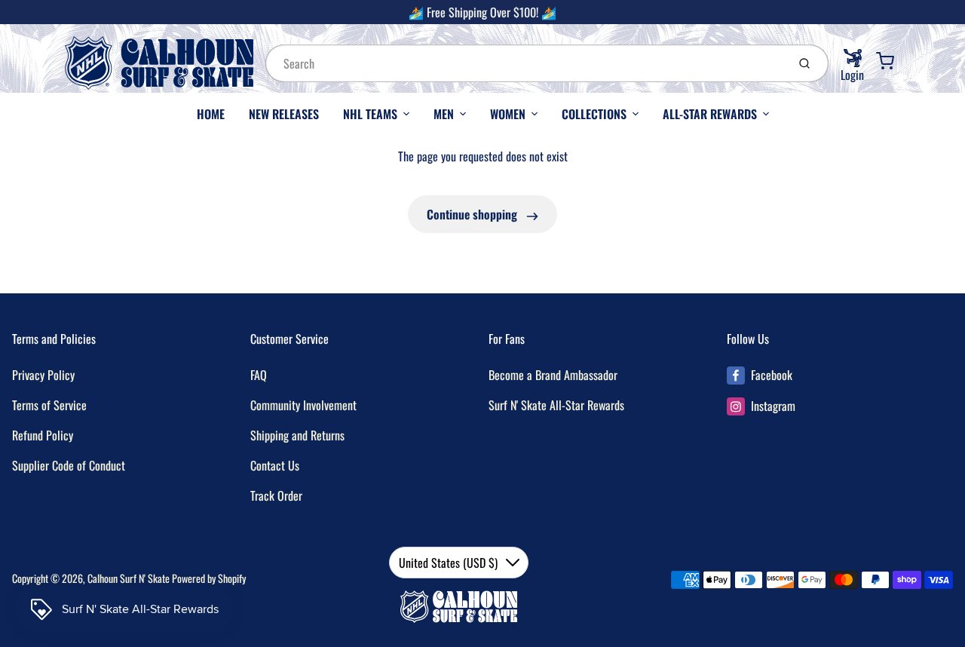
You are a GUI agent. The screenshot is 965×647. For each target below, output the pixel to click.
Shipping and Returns (297, 435)
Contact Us (274, 465)
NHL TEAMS (370, 114)
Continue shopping (473, 214)
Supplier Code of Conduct (68, 465)
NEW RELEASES (284, 114)
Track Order (276, 495)
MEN (443, 114)
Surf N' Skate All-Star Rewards (556, 405)
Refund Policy (42, 435)
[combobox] (524, 63)
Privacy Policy (43, 375)
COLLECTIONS (594, 114)
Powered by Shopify (209, 578)
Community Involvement (303, 405)
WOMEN (507, 114)
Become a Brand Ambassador (553, 375)
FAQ (258, 375)
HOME (211, 114)
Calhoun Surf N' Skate (128, 578)
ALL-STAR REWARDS (710, 114)
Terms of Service (49, 405)
